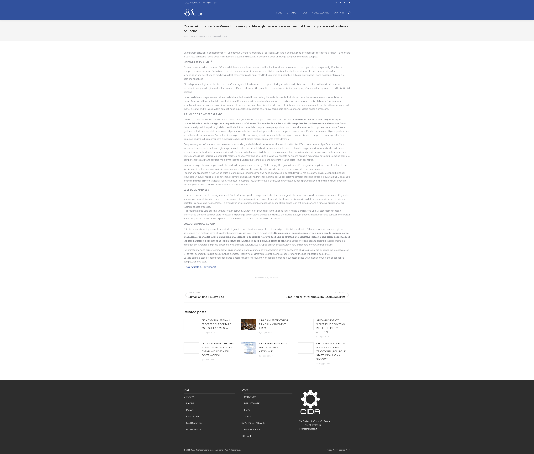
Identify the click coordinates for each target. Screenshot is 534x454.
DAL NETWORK (251, 403)
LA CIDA (190, 403)
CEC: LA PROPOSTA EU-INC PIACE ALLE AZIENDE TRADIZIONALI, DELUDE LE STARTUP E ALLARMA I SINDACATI (331, 351)
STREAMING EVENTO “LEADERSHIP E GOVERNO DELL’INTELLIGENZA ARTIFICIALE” (330, 326)
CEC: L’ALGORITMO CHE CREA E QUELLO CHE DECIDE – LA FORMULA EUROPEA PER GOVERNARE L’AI (218, 349)
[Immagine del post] (191, 324)
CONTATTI (247, 436)
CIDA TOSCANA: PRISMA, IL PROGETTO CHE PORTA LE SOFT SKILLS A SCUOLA (216, 324)
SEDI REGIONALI (194, 423)
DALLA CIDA (250, 397)
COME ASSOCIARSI (251, 429)
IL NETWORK (192, 416)
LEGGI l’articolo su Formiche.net (200, 267)
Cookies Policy (344, 450)
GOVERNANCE (193, 429)
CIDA (266, 278)
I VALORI (190, 410)
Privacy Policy (332, 450)
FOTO (247, 410)
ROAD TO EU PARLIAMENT (254, 423)
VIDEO (247, 416)
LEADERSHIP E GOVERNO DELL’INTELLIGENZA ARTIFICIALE (273, 347)
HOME (187, 390)
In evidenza (274, 278)
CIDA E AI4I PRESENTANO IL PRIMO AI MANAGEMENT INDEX (274, 324)
